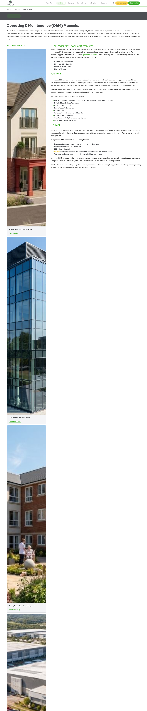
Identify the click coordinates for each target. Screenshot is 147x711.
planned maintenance (90, 55)
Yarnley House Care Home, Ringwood (21, 606)
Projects (71, 3)
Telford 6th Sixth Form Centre (19, 418)
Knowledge (80, 3)
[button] (14, 16)
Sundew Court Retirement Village (20, 229)
